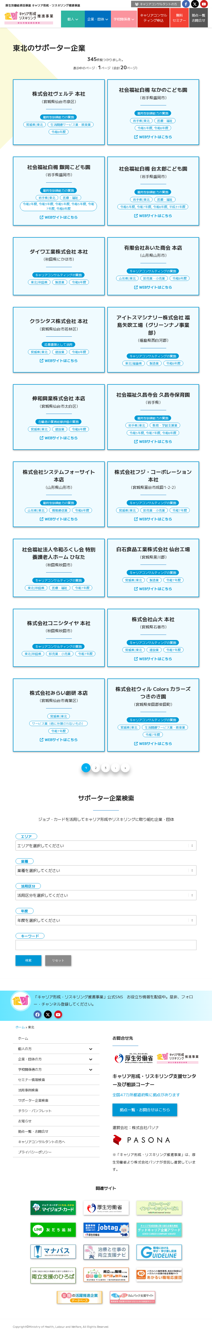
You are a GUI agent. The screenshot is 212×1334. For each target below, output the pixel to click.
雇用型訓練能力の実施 (58, 117)
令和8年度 (58, 131)
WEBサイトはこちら (155, 136)
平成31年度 (177, 206)
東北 (40, 124)
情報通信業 (59, 510)
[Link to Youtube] (204, 4)
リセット (58, 960)
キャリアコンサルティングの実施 (58, 275)
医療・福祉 (165, 120)
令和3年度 (46, 204)
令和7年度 (144, 206)
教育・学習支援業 (165, 425)
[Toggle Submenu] (90, 1049)
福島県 (137, 363)
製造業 (59, 282)
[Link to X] (195, 4)
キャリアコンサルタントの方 (158, 4)
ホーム (20, 1027)
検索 (28, 960)
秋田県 (43, 282)
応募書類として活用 (58, 344)
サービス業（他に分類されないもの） (58, 723)
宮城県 (30, 124)
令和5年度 (62, 204)
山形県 (123, 278)
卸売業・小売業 (154, 278)
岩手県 (137, 120)
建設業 (59, 352)
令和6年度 (145, 128)
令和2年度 (30, 204)
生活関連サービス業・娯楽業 (70, 124)
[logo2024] (28, 17)
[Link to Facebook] (186, 4)
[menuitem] (154, 4)
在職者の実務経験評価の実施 (58, 421)
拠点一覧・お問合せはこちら (145, 1109)
